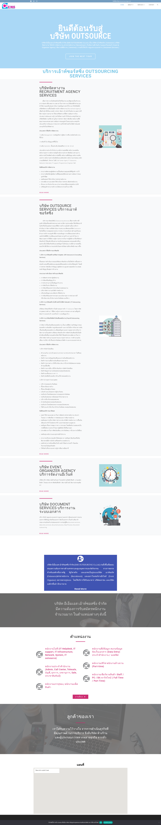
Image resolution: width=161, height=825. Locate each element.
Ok (101, 822)
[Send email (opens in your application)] (37, 1)
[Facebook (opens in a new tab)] (31, 1)
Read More (44, 192)
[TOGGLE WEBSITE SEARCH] (157, 5)
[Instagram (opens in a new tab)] (34, 1)
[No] (159, 822)
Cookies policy (108, 822)
